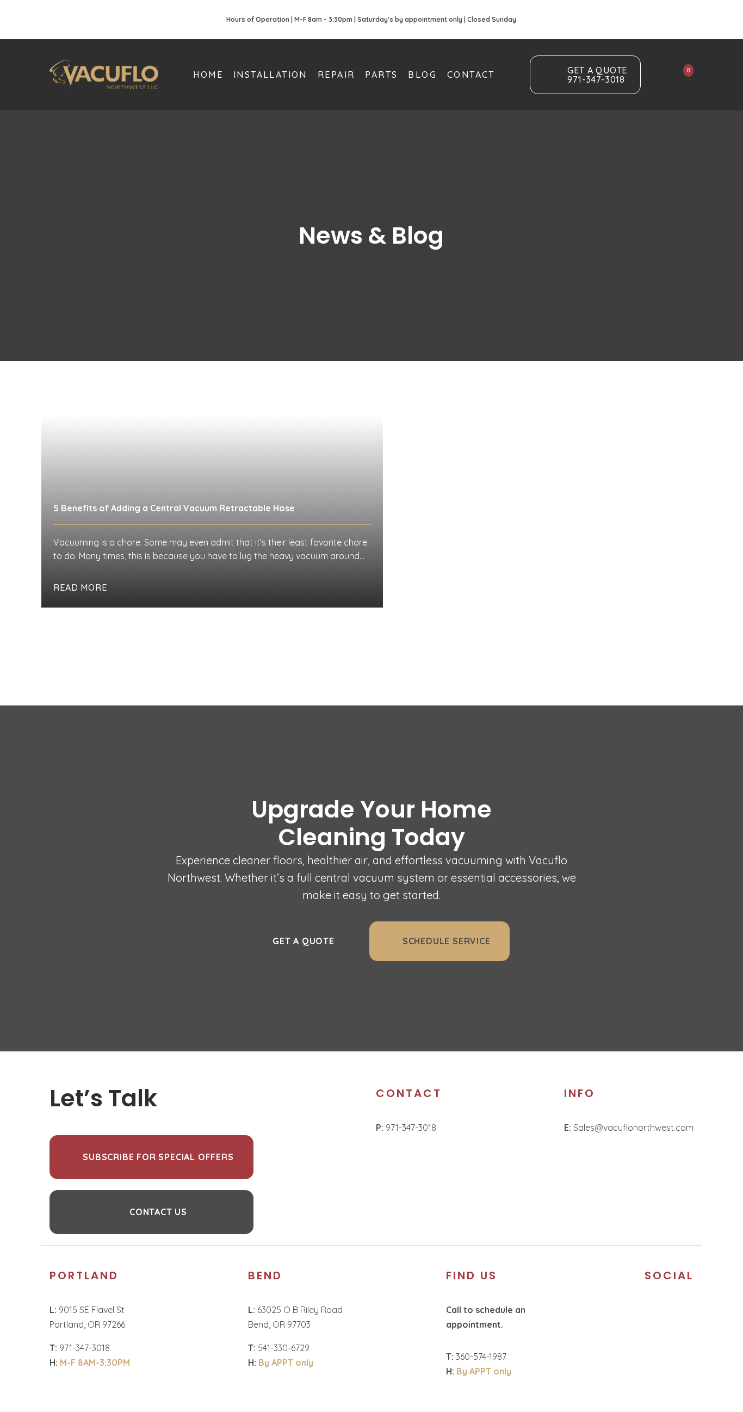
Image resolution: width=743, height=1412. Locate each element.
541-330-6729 (278, 1347)
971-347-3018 (406, 1127)
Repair (336, 74)
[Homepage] (103, 75)
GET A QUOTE (304, 941)
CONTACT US (158, 1211)
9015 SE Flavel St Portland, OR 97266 (88, 1317)
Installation (270, 74)
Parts (381, 74)
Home (208, 74)
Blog (422, 74)
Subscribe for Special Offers (158, 1156)
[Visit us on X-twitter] (676, 1312)
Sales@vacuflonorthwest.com (629, 1127)
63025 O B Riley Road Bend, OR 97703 (295, 1317)
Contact (471, 74)
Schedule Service (447, 941)
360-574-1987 (476, 1356)
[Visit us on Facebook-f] (651, 1312)
